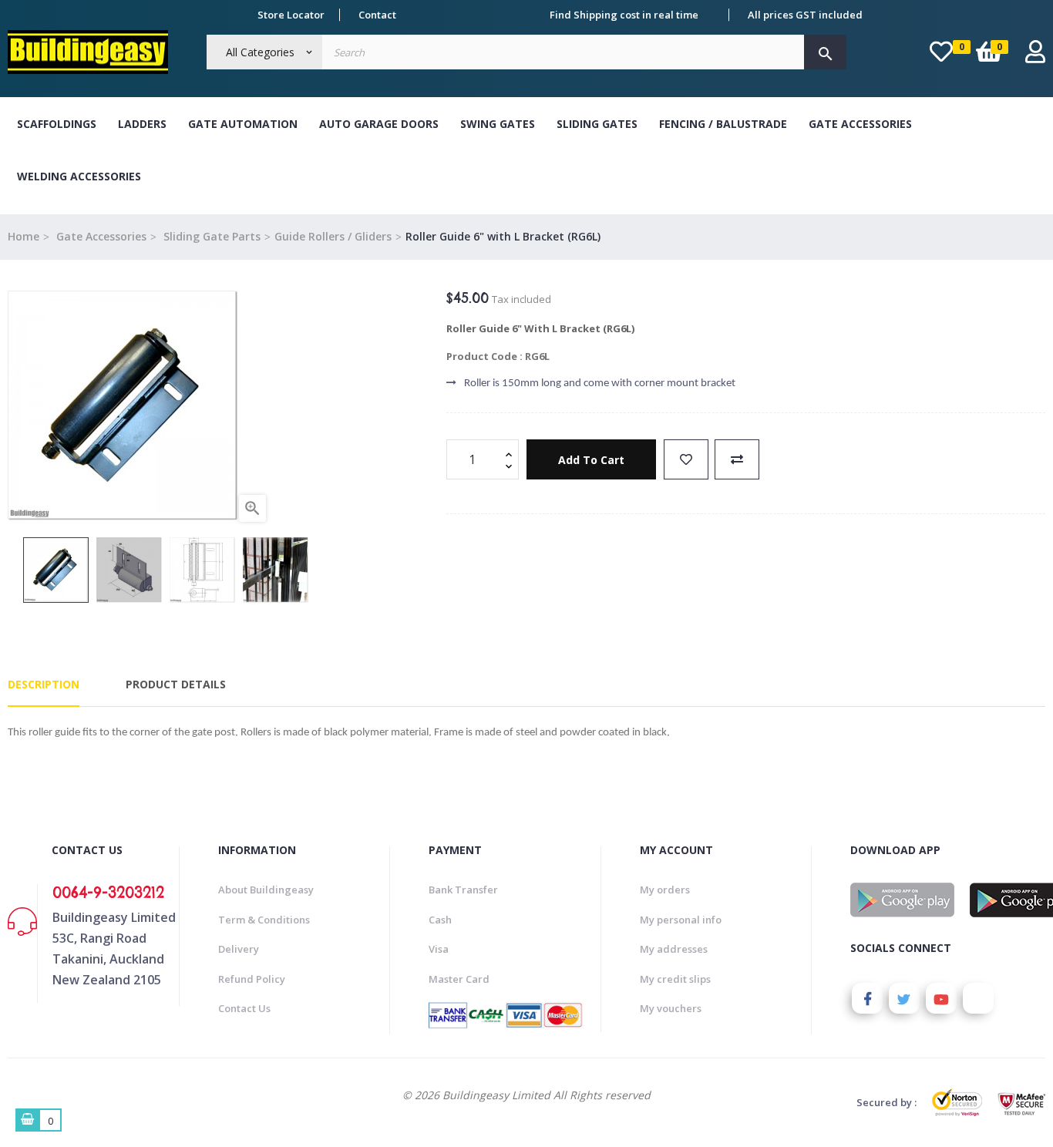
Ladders (142, 123)
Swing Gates (497, 123)
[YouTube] (941, 998)
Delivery (238, 949)
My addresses (674, 949)
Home (23, 236)
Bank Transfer (463, 889)
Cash (440, 920)
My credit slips (675, 979)
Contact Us (244, 1008)
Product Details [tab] (176, 684)
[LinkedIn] (978, 998)
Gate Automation (243, 123)
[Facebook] (867, 998)
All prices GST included (805, 15)
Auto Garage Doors (379, 123)
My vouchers (670, 1008)
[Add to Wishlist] (686, 459)
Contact (377, 15)
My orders (665, 889)
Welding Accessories (79, 176)
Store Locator (291, 15)
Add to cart (591, 459)
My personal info (681, 920)
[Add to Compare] (737, 459)
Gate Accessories (860, 123)
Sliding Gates (597, 123)
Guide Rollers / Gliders (333, 236)
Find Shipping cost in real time (624, 15)
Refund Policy (251, 979)
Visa (439, 949)
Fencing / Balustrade (723, 123)
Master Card (459, 979)
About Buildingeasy (266, 889)
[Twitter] (904, 998)
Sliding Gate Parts (210, 236)
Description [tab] (43, 684)
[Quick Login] (1035, 56)
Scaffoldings (56, 123)
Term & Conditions (264, 920)
